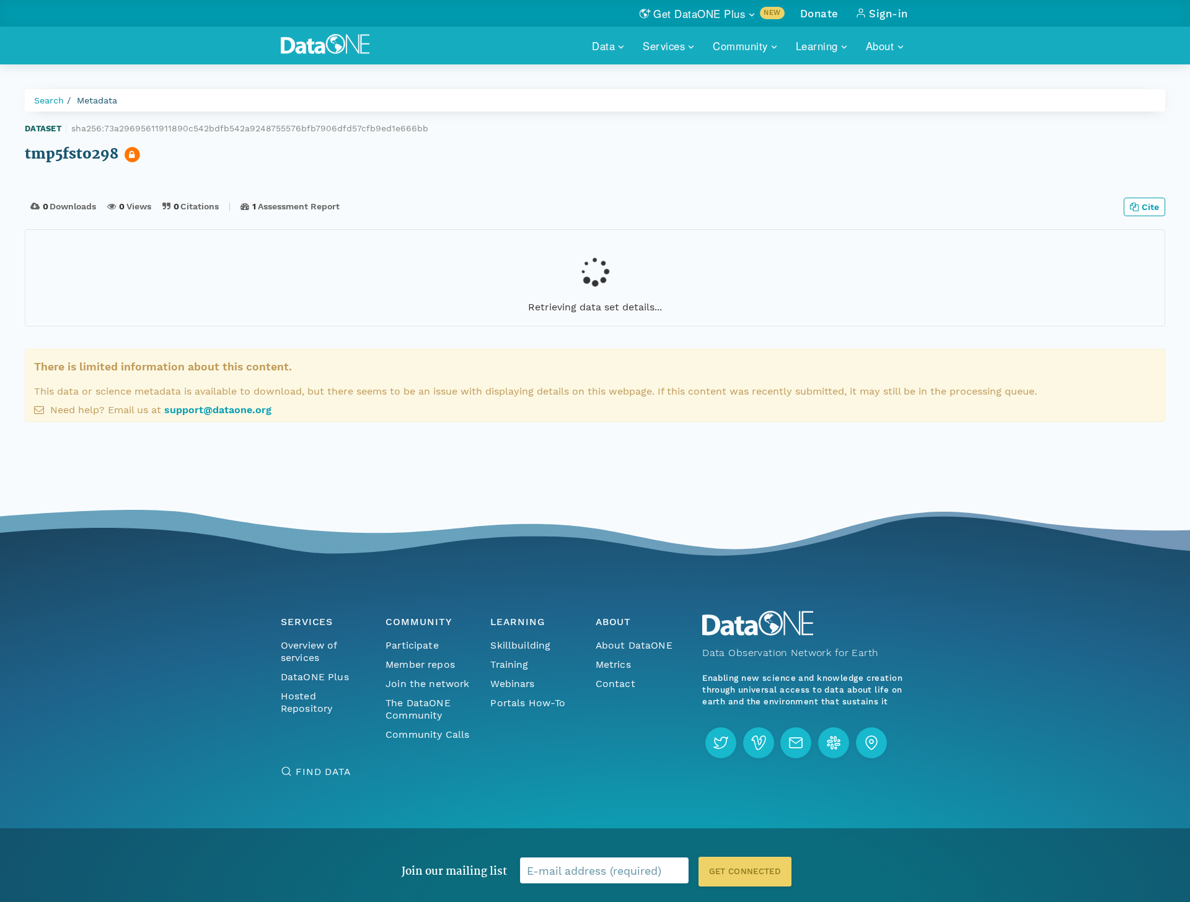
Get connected (745, 871)
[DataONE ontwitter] (720, 742)
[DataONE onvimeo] (758, 742)
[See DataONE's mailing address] (871, 742)
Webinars (512, 684)
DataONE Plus (315, 677)
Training (509, 664)
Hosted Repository (307, 702)
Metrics (613, 664)
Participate (412, 645)
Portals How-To (527, 703)
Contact (615, 684)
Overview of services (309, 651)
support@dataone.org (217, 410)
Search (49, 100)
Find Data (323, 771)
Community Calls (427, 734)
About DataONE (634, 645)
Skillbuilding (520, 645)
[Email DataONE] (795, 742)
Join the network (428, 684)
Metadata (97, 100)
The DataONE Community (418, 709)
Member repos (420, 664)
